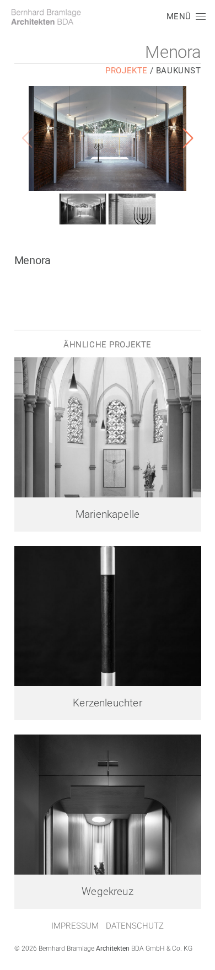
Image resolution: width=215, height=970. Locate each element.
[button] (186, 16)
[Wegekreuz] (107, 805)
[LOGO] (45, 17)
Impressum (75, 926)
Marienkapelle (107, 514)
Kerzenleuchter (107, 703)
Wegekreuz (107, 892)
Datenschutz (135, 926)
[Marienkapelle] (107, 427)
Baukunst (178, 71)
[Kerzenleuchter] (107, 616)
